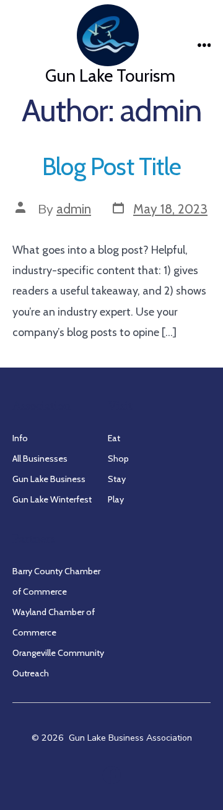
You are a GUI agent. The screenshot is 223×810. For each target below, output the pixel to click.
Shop (118, 458)
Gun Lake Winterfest (52, 499)
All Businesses (40, 458)
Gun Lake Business (48, 479)
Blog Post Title (111, 166)
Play (116, 499)
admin (73, 209)
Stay (117, 479)
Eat (114, 438)
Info (20, 438)
